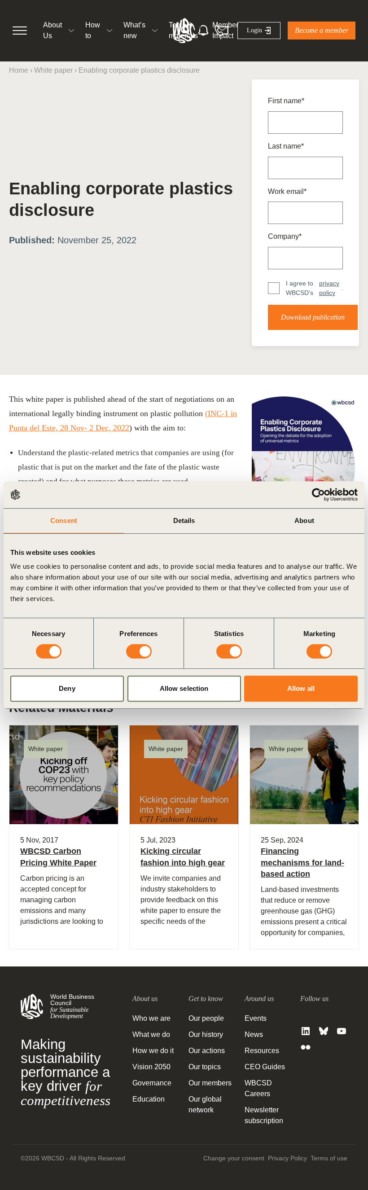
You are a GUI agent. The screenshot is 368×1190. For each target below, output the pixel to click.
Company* (285, 236)
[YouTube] (341, 1031)
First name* (286, 101)
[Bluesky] (323, 1031)
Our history (205, 1034)
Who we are (151, 1018)
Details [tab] (184, 520)
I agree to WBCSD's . (314, 288)
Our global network (205, 1104)
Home (18, 70)
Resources (262, 1050)
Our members (210, 1083)
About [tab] (304, 520)
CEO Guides (265, 1067)
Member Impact (225, 30)
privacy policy (329, 288)
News (254, 1034)
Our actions (206, 1050)
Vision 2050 (151, 1067)
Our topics (204, 1067)
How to (92, 30)
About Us (52, 30)
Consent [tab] (63, 520)
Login (254, 30)
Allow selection (184, 688)
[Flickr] (305, 1047)
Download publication (313, 317)
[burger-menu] (20, 30)
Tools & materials (183, 30)
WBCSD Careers (258, 1088)
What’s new (134, 30)
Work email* (287, 191)
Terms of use (329, 1158)
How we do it (153, 1050)
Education (148, 1099)
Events (256, 1018)
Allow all (301, 688)
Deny (67, 688)
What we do (151, 1034)
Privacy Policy (287, 1158)
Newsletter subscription (264, 1115)
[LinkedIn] (305, 1031)
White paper (53, 70)
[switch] (139, 651)
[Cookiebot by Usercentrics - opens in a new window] (318, 494)
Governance (151, 1083)
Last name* (286, 146)
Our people (206, 1018)
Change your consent (233, 1158)
